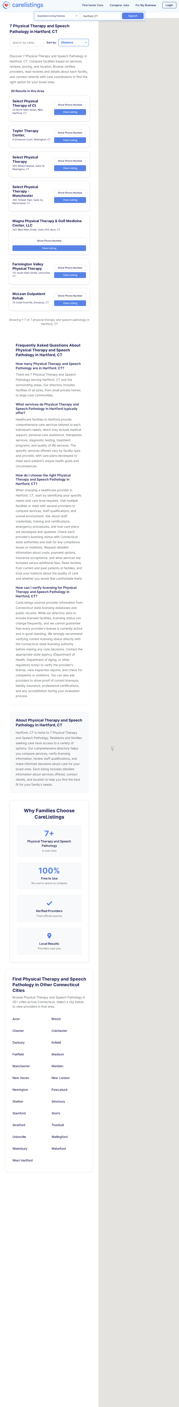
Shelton (17, 1101)
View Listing (70, 111)
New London (61, 1078)
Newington (20, 1089)
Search (132, 15)
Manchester (21, 1066)
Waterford (59, 1148)
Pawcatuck (60, 1089)
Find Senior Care (92, 5)
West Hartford (22, 1160)
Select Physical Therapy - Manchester (25, 191)
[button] (112, 749)
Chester (18, 1030)
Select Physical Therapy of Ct (25, 103)
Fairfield (18, 1054)
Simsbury (58, 1101)
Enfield (56, 1042)
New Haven (20, 1078)
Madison (58, 1054)
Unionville (19, 1137)
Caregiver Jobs (119, 5)
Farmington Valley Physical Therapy (27, 266)
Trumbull (58, 1125)
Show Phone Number (70, 104)
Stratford (18, 1125)
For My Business (146, 5)
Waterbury (20, 1148)
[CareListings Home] (30, 5)
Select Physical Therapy (25, 159)
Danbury (18, 1042)
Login (169, 5)
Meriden (57, 1066)
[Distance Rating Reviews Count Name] (73, 42)
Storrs (56, 1113)
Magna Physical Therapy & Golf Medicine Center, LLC (47, 223)
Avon (16, 1019)
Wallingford (60, 1137)
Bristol (56, 1019)
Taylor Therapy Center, (25, 133)
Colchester (59, 1030)
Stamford (19, 1113)
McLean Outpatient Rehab (28, 296)
